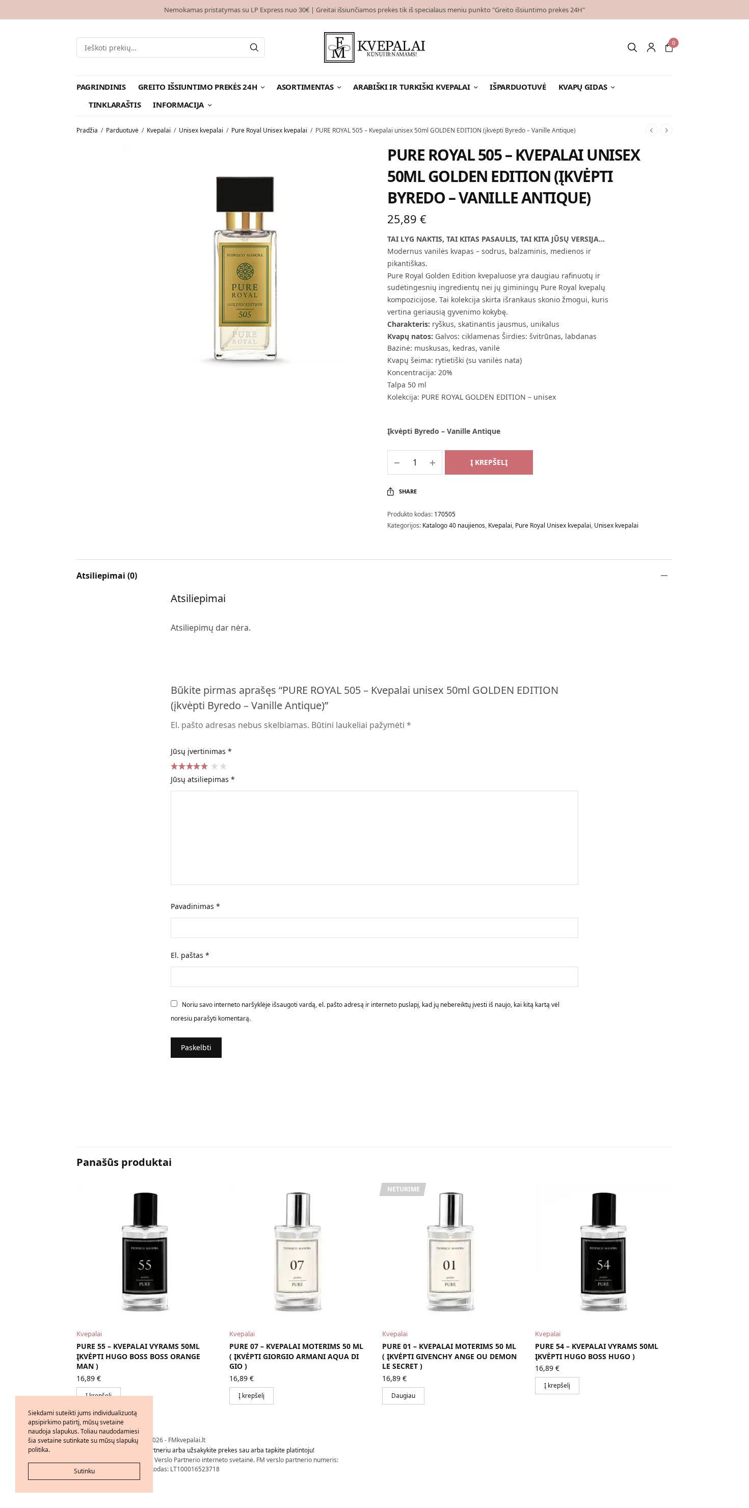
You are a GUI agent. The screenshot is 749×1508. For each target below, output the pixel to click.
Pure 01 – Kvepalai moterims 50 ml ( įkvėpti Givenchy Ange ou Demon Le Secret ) (449, 1356)
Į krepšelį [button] (251, 1395)
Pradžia (87, 130)
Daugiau (403, 1395)
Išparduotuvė (518, 87)
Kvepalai (159, 130)
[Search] (254, 47)
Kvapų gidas (582, 87)
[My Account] (651, 47)
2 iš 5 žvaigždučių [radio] (223, 766)
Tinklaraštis (115, 104)
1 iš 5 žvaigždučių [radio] (214, 766)
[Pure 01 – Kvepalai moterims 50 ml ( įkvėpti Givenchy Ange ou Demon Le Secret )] (451, 1251)
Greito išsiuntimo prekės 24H (197, 87)
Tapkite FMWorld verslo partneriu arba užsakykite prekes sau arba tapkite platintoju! (195, 1450)
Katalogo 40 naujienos (453, 525)
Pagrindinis (101, 87)
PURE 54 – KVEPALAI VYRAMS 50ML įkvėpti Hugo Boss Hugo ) (596, 1351)
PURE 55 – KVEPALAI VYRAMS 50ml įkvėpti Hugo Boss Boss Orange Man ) (138, 1356)
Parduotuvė (122, 130)
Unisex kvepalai (201, 130)
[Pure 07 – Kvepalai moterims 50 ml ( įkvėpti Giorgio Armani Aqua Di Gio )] (298, 1251)
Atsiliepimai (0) (106, 575)
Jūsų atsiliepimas (203, 779)
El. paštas (190, 955)
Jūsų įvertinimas (201, 751)
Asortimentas (305, 87)
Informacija (178, 104)
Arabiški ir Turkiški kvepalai (411, 87)
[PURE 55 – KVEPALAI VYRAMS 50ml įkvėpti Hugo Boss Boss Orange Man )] (145, 1251)
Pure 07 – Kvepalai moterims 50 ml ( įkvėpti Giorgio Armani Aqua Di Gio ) (296, 1356)
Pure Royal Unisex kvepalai (269, 130)
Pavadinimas (195, 906)
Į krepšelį (488, 462)
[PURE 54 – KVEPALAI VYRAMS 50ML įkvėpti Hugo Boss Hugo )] (604, 1251)
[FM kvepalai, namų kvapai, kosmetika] (374, 47)
